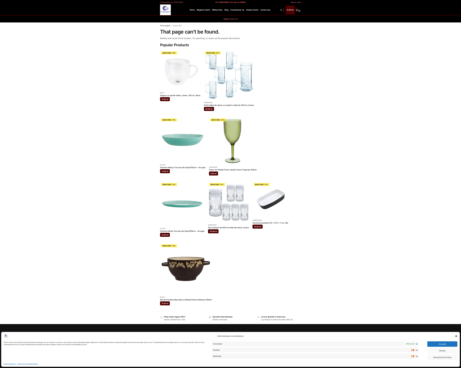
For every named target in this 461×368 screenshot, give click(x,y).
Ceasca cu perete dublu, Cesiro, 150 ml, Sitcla (180, 95)
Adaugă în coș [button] (180, 105)
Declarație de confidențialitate (27, 364)
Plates (162, 165)
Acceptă (442, 344)
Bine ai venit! (296, 2)
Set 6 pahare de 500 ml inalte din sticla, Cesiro (228, 227)
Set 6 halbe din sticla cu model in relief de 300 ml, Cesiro (229, 105)
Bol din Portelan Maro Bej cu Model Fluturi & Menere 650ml (186, 300)
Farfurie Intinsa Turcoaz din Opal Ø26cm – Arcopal (182, 231)
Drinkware (208, 102)
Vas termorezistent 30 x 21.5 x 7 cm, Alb (270, 223)
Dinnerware (257, 220)
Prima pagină (165, 26)
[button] (456, 336)
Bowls (162, 297)
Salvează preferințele (442, 357)
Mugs (162, 93)
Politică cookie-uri (10, 364)
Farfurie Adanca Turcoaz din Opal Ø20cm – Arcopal (182, 167)
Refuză (442, 351)
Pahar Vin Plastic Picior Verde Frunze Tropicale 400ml (233, 170)
